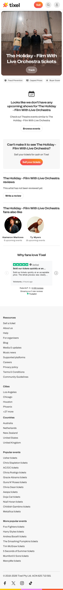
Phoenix (7, 406)
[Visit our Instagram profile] (22, 583)
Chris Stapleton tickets (15, 463)
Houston (7, 402)
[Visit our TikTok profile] (30, 583)
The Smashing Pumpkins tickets (20, 541)
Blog (5, 342)
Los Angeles (10, 392)
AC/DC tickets (11, 467)
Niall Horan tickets (13, 501)
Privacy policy (10, 367)
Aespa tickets (10, 492)
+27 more (8, 411)
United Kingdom (12, 442)
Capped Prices (36, 80)
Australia (8, 423)
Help (5, 333)
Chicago (7, 397)
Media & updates (12, 347)
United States (10, 438)
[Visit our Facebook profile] (5, 583)
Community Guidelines (15, 377)
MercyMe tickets (12, 561)
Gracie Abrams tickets (15, 477)
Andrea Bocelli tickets (14, 536)
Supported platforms (14, 357)
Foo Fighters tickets (13, 526)
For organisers (11, 338)
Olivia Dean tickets (13, 487)
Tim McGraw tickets (14, 546)
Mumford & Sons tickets (16, 556)
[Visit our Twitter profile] (13, 583)
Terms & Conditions (13, 372)
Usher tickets (10, 458)
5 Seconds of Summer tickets (18, 551)
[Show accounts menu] (57, 5)
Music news (9, 352)
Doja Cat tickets (11, 497)
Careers (7, 362)
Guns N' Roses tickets (15, 482)
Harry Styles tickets (13, 531)
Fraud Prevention (15, 80)
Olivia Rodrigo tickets (14, 472)
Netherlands (10, 428)
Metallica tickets (12, 511)
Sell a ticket (9, 323)
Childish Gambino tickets (16, 506)
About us (8, 328)
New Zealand (10, 433)
